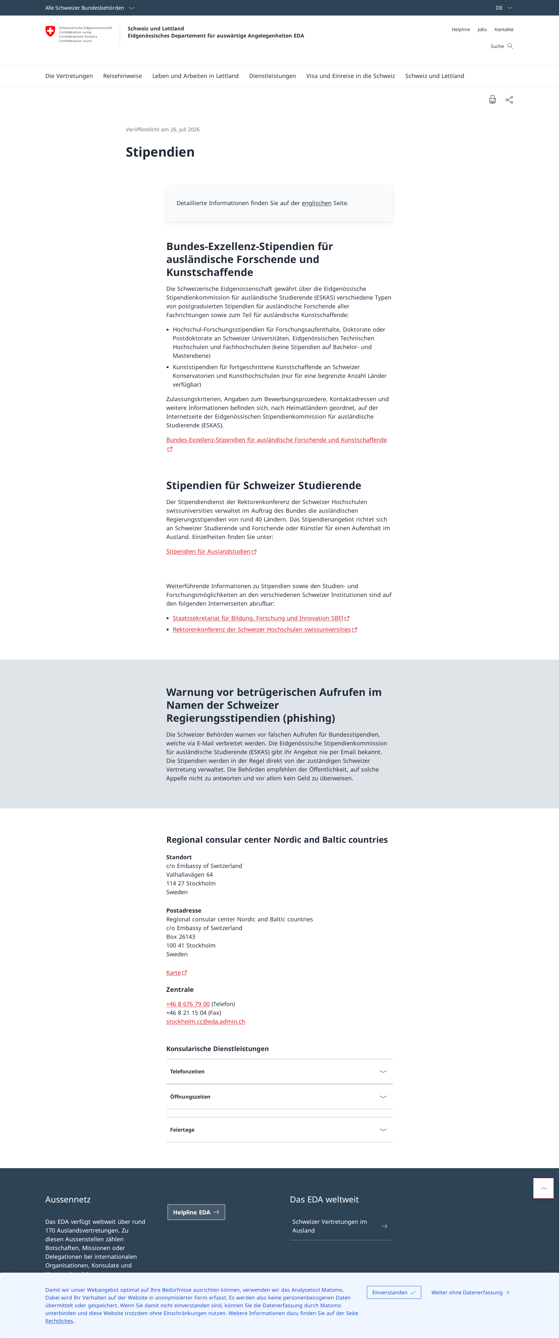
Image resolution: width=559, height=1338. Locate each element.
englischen (317, 203)
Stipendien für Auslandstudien (208, 551)
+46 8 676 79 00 (188, 1004)
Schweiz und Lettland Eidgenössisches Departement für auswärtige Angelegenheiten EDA (216, 32)
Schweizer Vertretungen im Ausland (329, 1226)
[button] (69, 75)
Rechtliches (59, 1320)
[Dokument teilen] (509, 99)
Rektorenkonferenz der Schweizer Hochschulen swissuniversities (262, 629)
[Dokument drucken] (492, 99)
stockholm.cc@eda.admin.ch (205, 1021)
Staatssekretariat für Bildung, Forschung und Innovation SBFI (258, 618)
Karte (173, 972)
